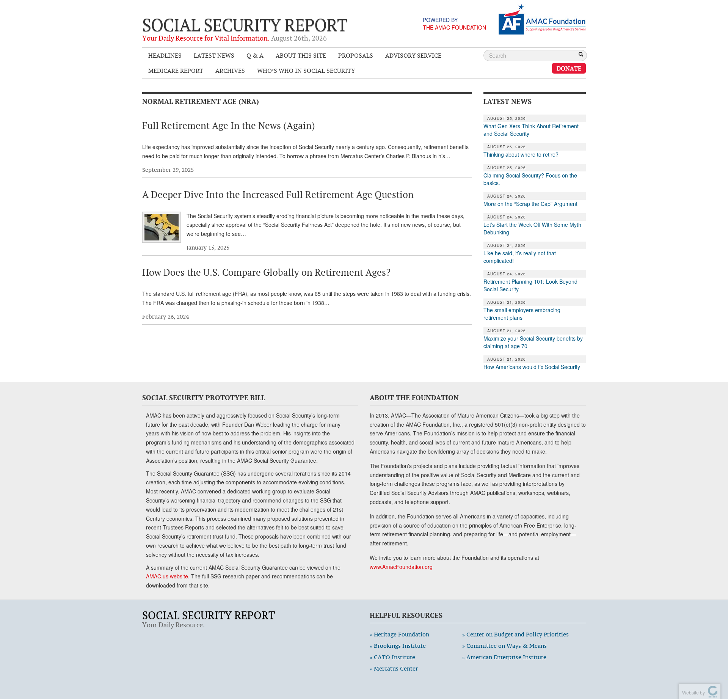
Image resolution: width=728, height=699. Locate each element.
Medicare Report (175, 70)
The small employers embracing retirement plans (521, 313)
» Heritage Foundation (399, 634)
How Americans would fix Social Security (531, 367)
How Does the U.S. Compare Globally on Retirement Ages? (266, 272)
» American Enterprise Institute (504, 657)
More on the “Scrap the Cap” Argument (530, 203)
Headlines (165, 55)
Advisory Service (413, 55)
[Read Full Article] (161, 227)
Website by (692, 692)
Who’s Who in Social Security (306, 70)
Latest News (214, 55)
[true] (581, 55)
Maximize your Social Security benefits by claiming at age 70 (533, 342)
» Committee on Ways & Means (504, 645)
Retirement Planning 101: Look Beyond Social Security (530, 285)
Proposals (355, 55)
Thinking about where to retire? (521, 154)
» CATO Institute (392, 657)
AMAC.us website (167, 576)
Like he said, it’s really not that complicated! (519, 256)
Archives (230, 70)
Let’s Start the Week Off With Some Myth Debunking (532, 228)
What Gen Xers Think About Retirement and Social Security (531, 129)
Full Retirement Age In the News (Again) (228, 125)
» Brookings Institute (398, 645)
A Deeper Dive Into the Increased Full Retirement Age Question (278, 194)
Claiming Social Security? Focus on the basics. (530, 179)
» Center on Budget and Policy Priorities (515, 634)
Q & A (255, 55)
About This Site (301, 55)
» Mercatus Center (394, 668)
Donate (569, 68)
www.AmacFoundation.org (401, 566)
